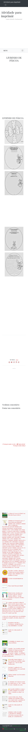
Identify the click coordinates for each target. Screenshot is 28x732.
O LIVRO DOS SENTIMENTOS (15, 578)
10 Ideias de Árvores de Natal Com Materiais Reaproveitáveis (16, 514)
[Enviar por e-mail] (9, 363)
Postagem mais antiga (19, 445)
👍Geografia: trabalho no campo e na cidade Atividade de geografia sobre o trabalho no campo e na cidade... (16, 691)
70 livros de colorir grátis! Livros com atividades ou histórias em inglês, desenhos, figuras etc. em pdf (14, 618)
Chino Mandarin (19, 729)
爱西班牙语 (23, 730)
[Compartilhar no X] (12, 363)
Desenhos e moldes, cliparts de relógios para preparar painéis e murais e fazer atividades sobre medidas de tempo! (16, 573)
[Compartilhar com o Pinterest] (16, 363)
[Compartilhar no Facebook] (14, 363)
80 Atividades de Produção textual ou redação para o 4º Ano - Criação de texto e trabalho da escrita (16, 683)
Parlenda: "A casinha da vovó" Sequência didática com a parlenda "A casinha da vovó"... (16, 669)
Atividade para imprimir (11, 2)
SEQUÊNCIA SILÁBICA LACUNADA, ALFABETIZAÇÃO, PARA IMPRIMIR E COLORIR (15, 624)
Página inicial (21, 444)
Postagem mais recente (9, 444)
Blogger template (9, 729)
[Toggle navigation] (5, 4)
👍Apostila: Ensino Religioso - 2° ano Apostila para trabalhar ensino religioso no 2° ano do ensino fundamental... (16, 662)
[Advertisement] (14, 33)
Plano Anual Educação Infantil (15, 586)
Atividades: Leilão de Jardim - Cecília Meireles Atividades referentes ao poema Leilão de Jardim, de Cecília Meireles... (15, 714)
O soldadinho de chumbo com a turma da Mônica (16, 642)
